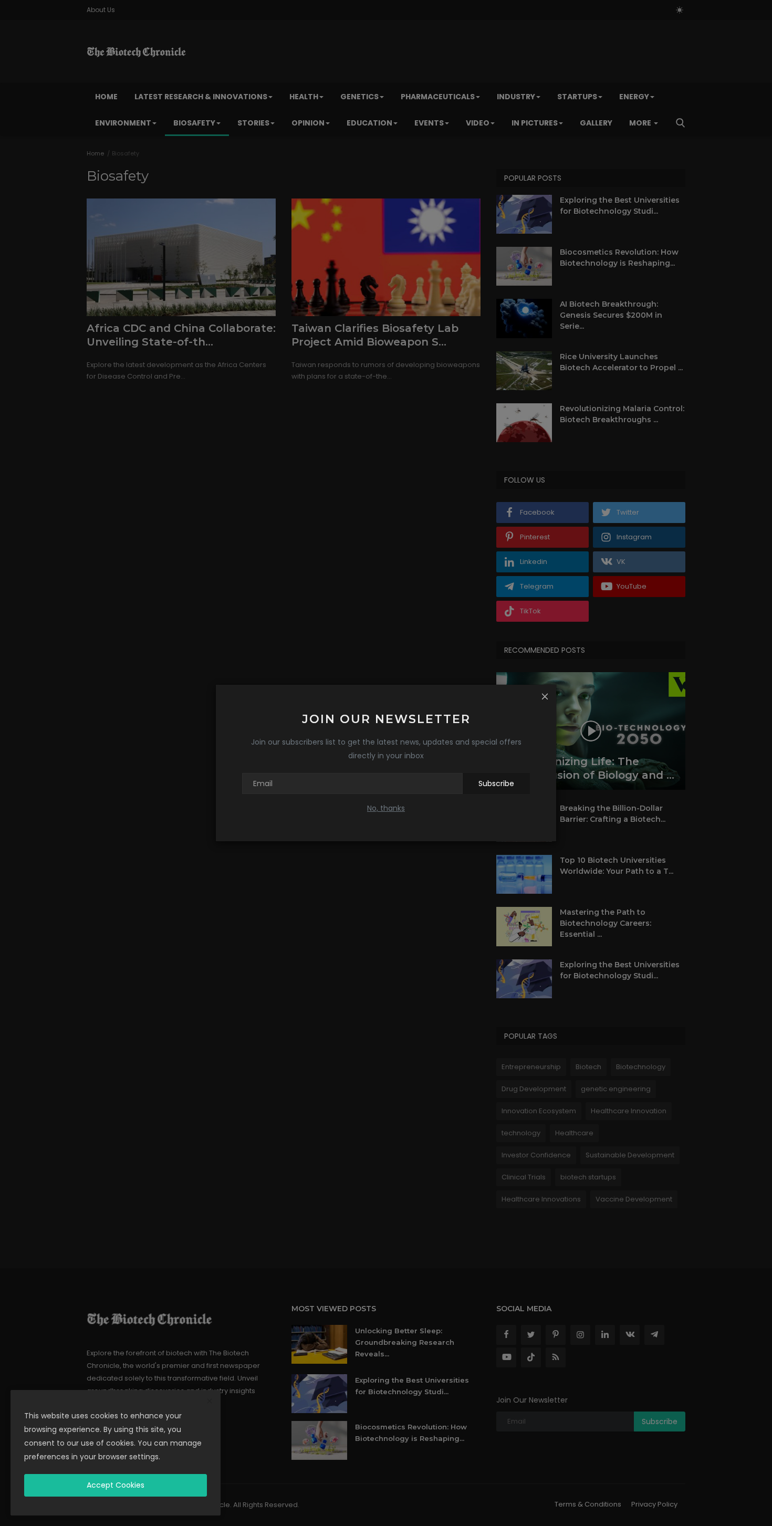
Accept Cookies (115, 1485)
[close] (209, 1401)
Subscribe (496, 783)
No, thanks (386, 808)
